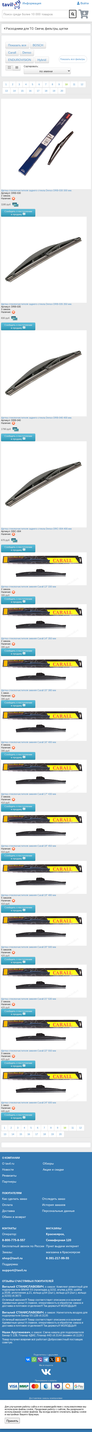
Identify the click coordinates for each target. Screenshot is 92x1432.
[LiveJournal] (64, 1359)
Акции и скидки (53, 1169)
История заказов (53, 1204)
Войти (84, 3)
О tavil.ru (8, 1163)
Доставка (8, 1211)
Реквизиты (9, 1175)
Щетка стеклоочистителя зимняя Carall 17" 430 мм (28, 794)
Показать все (17, 45)
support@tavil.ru (14, 1270)
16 (30, 91)
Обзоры (48, 1163)
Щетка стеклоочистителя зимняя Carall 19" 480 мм (28, 895)
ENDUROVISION (19, 60)
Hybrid (41, 60)
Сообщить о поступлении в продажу (18, 212)
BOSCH (38, 45)
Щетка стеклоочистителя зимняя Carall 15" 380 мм (28, 690)
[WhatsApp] (34, 1359)
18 (46, 91)
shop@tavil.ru (12, 1258)
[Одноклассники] (58, 1359)
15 (22, 91)
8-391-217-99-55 (57, 1258)
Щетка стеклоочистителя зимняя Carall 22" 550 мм (28, 1050)
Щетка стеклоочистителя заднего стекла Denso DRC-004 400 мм (36, 528)
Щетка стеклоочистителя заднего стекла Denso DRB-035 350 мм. (36, 304)
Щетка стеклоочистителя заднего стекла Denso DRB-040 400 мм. (36, 417)
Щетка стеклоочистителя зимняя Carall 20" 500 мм (28, 947)
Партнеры (9, 1181)
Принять (12, 1420)
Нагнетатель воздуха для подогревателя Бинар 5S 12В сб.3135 (45, 1314)
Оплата (7, 1204)
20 (62, 91)
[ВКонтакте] (28, 1359)
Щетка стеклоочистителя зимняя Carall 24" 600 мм (28, 1102)
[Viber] (40, 1359)
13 (6, 91)
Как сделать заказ (14, 1198)
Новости (8, 1169)
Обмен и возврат (14, 1217)
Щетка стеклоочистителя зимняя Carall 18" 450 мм (28, 846)
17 (38, 91)
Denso (26, 52)
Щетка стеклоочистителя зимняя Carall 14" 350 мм (28, 638)
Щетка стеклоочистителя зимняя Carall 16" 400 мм (28, 742)
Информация (31, 3)
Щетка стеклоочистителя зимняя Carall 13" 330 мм (28, 586)
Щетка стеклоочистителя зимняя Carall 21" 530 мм (28, 999)
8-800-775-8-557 (13, 1240)
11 (74, 84)
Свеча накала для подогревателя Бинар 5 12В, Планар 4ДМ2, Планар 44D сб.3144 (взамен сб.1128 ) (43, 1334)
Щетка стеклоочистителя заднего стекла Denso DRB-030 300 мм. (36, 190)
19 (54, 91)
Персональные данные (58, 1211)
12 (82, 84)
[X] (52, 1359)
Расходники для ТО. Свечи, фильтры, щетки (36, 28)
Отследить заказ (53, 1198)
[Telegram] (46, 1359)
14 (14, 91)
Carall (12, 52)
